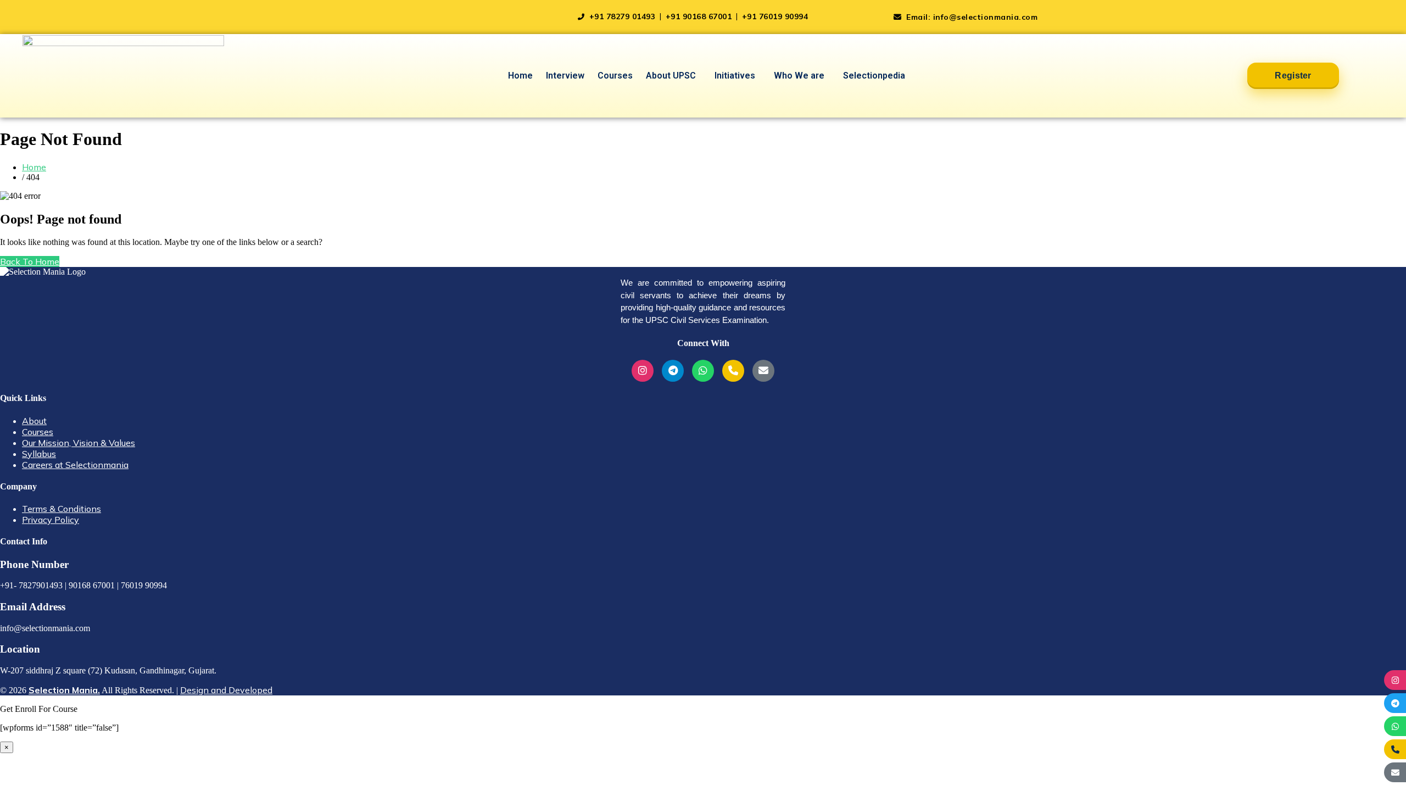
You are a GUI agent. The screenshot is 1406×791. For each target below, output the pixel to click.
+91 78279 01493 (622, 16)
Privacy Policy (50, 519)
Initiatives (735, 75)
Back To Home (29, 261)
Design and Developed (226, 689)
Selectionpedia (874, 75)
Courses (615, 75)
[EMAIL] (1395, 772)
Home (520, 75)
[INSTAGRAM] (1395, 680)
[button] (673, 75)
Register (1293, 75)
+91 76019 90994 (775, 16)
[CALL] (1395, 749)
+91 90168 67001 (700, 16)
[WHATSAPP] (1395, 726)
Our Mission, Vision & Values (78, 442)
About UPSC (671, 75)
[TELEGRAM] (1395, 703)
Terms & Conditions (61, 508)
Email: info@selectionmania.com (970, 17)
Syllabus (39, 453)
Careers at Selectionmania (75, 464)
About (34, 420)
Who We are (799, 75)
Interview (565, 75)
